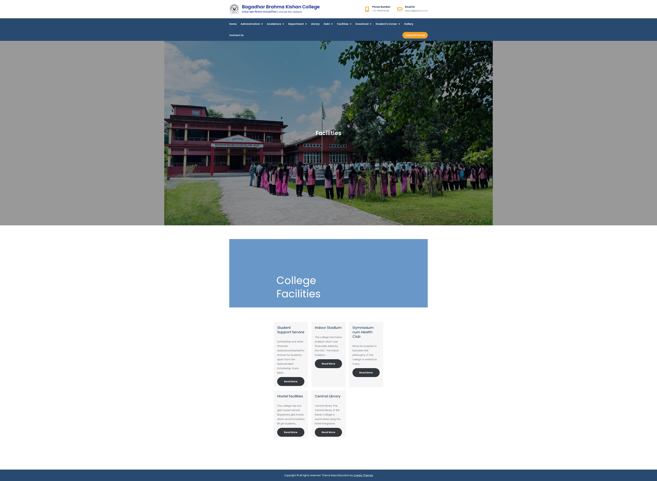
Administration (250, 24)
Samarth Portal (415, 35)
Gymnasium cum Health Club (362, 332)
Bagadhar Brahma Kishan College (281, 7)
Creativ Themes (363, 475)
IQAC (327, 24)
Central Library (327, 396)
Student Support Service (290, 329)
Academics (274, 24)
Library (315, 24)
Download (362, 24)
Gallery (408, 24)
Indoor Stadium (328, 327)
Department (296, 24)
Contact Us (236, 35)
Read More (291, 381)
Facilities (343, 24)
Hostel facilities (290, 396)
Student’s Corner (386, 24)
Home (233, 24)
